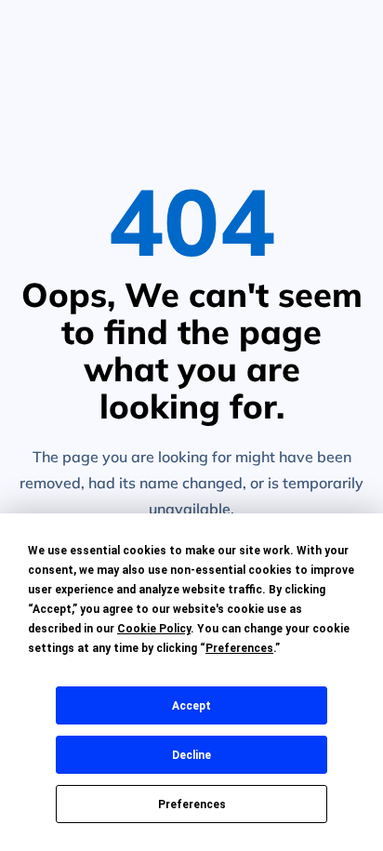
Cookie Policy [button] (154, 628)
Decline (191, 755)
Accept (191, 705)
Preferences (192, 804)
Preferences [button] (239, 648)
